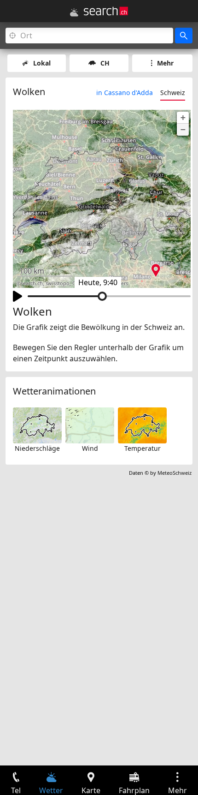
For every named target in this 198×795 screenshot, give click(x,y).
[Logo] (106, 11)
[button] (183, 118)
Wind (90, 448)
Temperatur (142, 448)
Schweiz (172, 92)
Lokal (42, 63)
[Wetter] (74, 12)
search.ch (32, 283)
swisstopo (58, 283)
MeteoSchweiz (174, 472)
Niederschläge (37, 448)
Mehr (165, 63)
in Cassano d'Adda (124, 92)
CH (105, 63)
